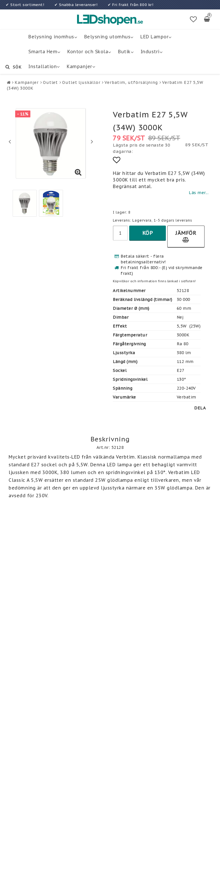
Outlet (50, 82)
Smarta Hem (42, 51)
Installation (42, 66)
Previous (10, 141)
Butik (124, 51)
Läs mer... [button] (199, 192)
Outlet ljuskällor (81, 82)
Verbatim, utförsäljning (131, 82)
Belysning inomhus (51, 37)
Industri (150, 51)
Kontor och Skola (87, 51)
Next (92, 141)
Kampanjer (79, 66)
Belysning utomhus (107, 37)
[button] (193, 19)
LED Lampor (154, 37)
